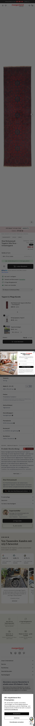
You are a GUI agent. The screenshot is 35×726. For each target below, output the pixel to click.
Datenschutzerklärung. (11, 709)
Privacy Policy (20, 372)
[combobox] (20, 364)
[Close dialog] (34, 352)
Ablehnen (17, 718)
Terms (23, 372)
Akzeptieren (16, 714)
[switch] (31, 724)
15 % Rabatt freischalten (26, 366)
